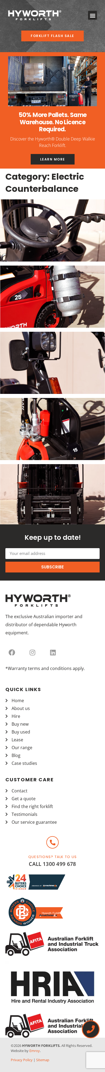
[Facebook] (11, 652)
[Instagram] (32, 652)
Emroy (34, 1050)
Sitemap (42, 1059)
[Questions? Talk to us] (52, 842)
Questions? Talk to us (52, 856)
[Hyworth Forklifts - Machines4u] (35, 889)
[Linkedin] (52, 652)
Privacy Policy (22, 1059)
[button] (92, 15)
